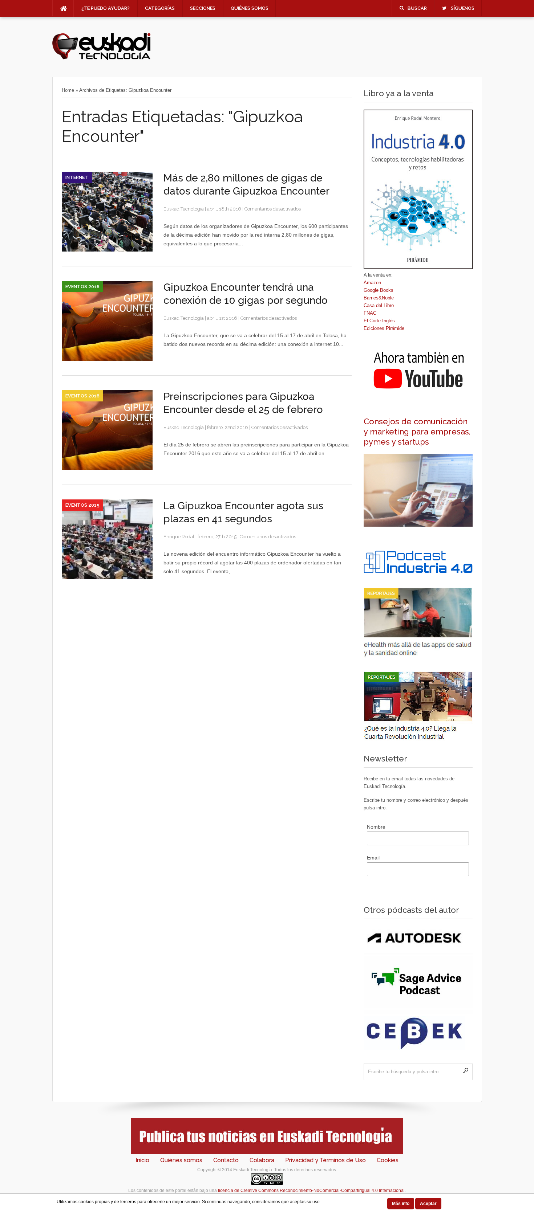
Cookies (388, 1160)
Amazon (372, 282)
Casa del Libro (379, 305)
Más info (400, 1203)
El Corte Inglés (379, 320)
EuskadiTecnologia (183, 209)
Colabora (262, 1160)
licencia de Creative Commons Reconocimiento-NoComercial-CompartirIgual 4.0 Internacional (311, 1190)
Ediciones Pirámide (384, 328)
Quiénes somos (249, 8)
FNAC (370, 313)
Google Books (378, 290)
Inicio (142, 1160)
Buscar (417, 8)
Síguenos (462, 8)
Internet (76, 177)
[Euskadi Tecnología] (101, 58)
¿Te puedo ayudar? (105, 8)
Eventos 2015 (82, 505)
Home (68, 90)
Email (373, 858)
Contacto (226, 1160)
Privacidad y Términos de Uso (325, 1160)
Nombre (376, 827)
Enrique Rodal (178, 536)
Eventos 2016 (82, 286)
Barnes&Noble (379, 298)
